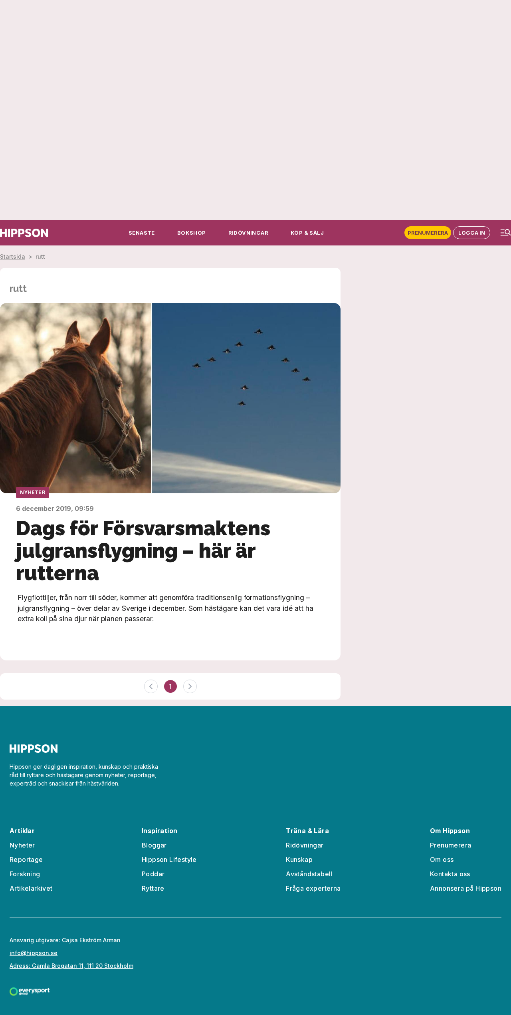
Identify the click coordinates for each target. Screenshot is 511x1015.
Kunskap (299, 859)
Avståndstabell (309, 874)
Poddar (153, 874)
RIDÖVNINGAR (248, 232)
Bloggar (154, 845)
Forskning (25, 874)
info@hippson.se (33, 952)
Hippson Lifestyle (169, 859)
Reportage (26, 859)
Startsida (12, 256)
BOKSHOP (191, 232)
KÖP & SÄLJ (307, 232)
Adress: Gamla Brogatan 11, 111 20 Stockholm (71, 965)
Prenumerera (428, 232)
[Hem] (24, 233)
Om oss (442, 859)
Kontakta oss (450, 874)
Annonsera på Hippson (465, 888)
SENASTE (142, 232)
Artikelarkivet (31, 888)
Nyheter (32, 492)
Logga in (471, 232)
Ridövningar (304, 845)
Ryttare (153, 888)
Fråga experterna (313, 888)
